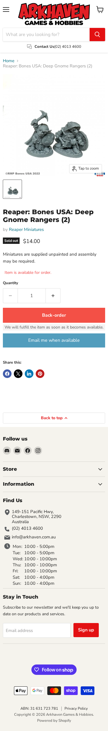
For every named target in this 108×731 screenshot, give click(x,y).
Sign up (86, 630)
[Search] (97, 34)
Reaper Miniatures (26, 229)
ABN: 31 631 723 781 (39, 708)
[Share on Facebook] (7, 373)
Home (8, 60)
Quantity (10, 283)
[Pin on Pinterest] (40, 373)
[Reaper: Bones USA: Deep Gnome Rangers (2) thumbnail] (12, 189)
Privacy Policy (76, 708)
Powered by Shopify (54, 720)
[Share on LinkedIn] (29, 373)
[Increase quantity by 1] (53, 295)
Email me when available (54, 340)
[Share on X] (18, 373)
